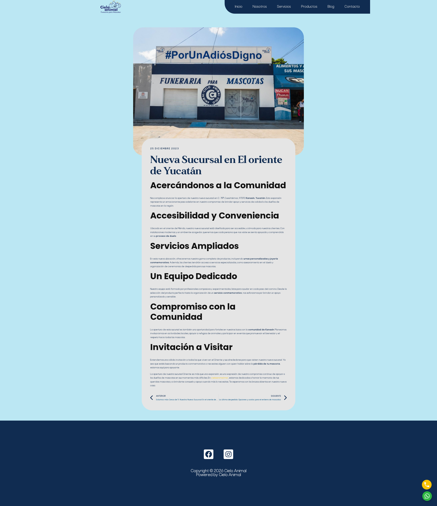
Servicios (284, 7)
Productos (309, 7)
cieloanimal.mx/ (219, 378)
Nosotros (260, 7)
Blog (331, 7)
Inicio (238, 7)
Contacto (352, 7)
